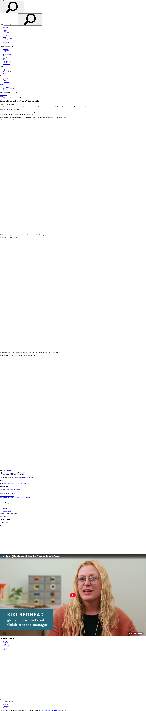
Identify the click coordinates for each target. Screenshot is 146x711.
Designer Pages (6, 645)
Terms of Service (49, 710)
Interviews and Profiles (8, 88)
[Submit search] (30, 19)
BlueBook (5, 642)
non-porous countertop (13, 483)
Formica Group (10, 470)
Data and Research (7, 41)
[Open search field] (12, 7)
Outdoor (5, 35)
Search (1, 24)
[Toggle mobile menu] (5, 45)
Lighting (5, 31)
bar (1, 483)
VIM (4, 649)
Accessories (6, 34)
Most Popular (6, 42)
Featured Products (7, 38)
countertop (4, 483)
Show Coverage (7, 89)
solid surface (26, 483)
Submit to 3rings (4, 95)
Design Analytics (7, 644)
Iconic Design (6, 87)
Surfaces (2, 96)
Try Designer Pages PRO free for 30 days (24, 477)
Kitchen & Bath (7, 33)
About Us (5, 27)
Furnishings (6, 28)
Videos (4, 73)
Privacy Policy (58, 710)
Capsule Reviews (7, 39)
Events (4, 69)
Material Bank (6, 647)
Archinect (5, 641)
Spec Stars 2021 (7, 72)
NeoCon (5, 648)
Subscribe (2, 45)
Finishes (5, 30)
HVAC (4, 37)
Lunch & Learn (6, 70)
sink (21, 483)
